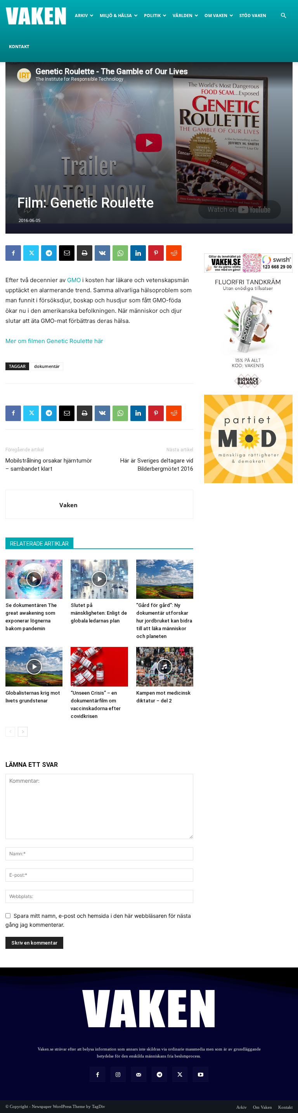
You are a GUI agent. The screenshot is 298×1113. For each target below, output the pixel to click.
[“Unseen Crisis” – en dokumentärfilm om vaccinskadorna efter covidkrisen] (99, 666)
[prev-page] (10, 732)
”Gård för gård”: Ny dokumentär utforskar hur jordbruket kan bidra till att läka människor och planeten (164, 620)
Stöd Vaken (252, 15)
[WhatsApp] (120, 253)
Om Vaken (215, 15)
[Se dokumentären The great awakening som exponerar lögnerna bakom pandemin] (33, 579)
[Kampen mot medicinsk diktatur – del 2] (164, 666)
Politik (152, 15)
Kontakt (19, 46)
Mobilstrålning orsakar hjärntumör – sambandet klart (48, 464)
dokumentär (47, 366)
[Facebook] (13, 253)
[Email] (66, 253)
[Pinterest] (156, 253)
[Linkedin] (138, 253)
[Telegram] (49, 253)
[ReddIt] (174, 253)
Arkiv (81, 15)
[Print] (84, 253)
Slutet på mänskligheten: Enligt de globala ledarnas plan (99, 613)
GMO (74, 280)
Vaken (68, 505)
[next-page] (23, 732)
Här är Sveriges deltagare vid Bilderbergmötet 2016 (156, 464)
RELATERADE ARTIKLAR (39, 544)
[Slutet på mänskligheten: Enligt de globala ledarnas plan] (99, 579)
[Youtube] (200, 1074)
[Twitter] (31, 253)
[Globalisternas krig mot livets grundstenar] (33, 666)
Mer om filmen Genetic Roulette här (54, 341)
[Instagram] (118, 1074)
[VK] (102, 253)
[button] (283, 15)
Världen (182, 15)
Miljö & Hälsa (116, 15)
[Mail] (138, 1074)
